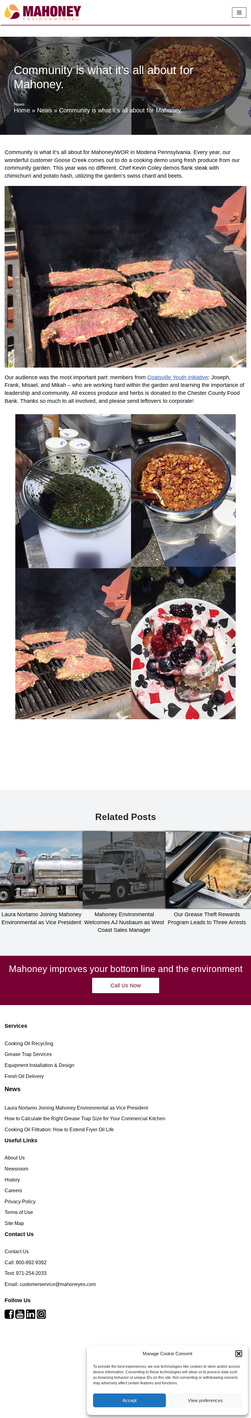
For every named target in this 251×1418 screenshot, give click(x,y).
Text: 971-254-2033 (26, 1273)
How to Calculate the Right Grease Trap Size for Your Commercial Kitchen (85, 1118)
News (44, 110)
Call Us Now (126, 985)
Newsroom (16, 1168)
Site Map (14, 1223)
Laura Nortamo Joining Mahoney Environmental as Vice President (41, 918)
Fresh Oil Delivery (24, 1076)
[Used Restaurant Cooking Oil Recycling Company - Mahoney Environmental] (43, 12)
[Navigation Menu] (239, 12)
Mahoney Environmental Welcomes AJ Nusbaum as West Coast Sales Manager (124, 922)
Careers (13, 1190)
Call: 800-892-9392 (26, 1262)
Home (22, 110)
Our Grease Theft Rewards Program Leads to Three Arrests (207, 918)
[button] (239, 1354)
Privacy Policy (20, 1201)
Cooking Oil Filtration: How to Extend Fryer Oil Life (59, 1129)
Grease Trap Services (28, 1054)
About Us (15, 1157)
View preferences (205, 1400)
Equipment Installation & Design (39, 1065)
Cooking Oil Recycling (29, 1043)
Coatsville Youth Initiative (177, 377)
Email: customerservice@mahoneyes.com (50, 1284)
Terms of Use (19, 1212)
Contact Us (17, 1251)
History (12, 1179)
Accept (129, 1400)
